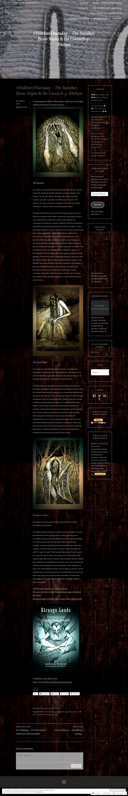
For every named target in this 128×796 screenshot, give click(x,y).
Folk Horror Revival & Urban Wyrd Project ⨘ (20, 3)
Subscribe (97, 205)
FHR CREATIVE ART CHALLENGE (107, 8)
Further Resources (79, 19)
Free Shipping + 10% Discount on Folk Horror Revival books (31, 731)
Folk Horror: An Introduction (106, 13)
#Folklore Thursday (46, 712)
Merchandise (101, 19)
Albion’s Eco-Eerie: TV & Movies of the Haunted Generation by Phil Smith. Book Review (100, 122)
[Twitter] (100, 395)
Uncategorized (46, 708)
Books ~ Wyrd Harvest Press (107, 3)
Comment (76, 766)
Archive (84, 3)
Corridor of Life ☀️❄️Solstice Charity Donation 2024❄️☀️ (99, 109)
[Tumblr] (100, 399)
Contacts (83, 8)
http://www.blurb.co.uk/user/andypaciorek (52, 682)
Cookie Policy (39, 792)
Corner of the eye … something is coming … (68, 731)
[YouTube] (105, 395)
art (67, 712)
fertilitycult (23, 107)
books (75, 712)
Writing (55, 708)
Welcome (117, 19)
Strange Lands (51, 714)
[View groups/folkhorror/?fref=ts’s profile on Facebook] (95, 395)
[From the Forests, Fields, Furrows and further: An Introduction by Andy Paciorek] (64, 781)
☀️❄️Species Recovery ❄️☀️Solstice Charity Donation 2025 (99, 98)
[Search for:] (100, 372)
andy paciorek (59, 712)
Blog (70, 712)
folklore (42, 714)
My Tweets (95, 352)
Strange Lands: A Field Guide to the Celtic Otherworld (57, 598)
